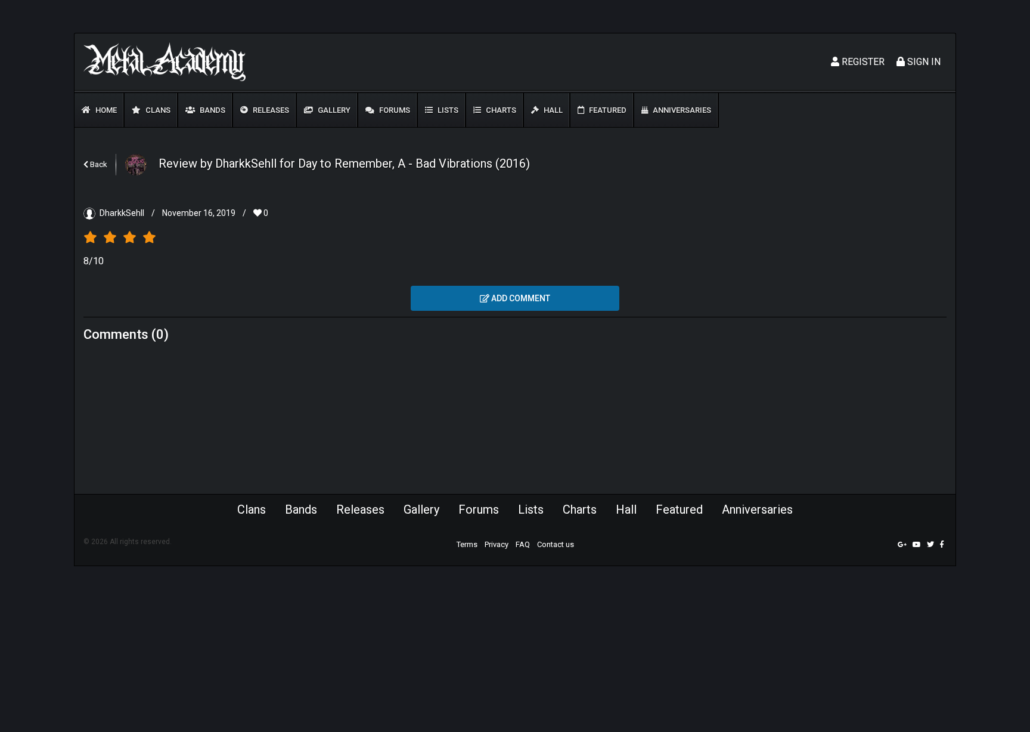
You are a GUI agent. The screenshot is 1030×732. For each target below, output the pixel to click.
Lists (447, 110)
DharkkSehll (122, 213)
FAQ (523, 544)
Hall (552, 110)
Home (105, 110)
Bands (211, 110)
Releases (270, 110)
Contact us (555, 544)
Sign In (923, 61)
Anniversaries (681, 110)
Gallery (333, 110)
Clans (157, 110)
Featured (606, 110)
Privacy (496, 544)
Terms (467, 544)
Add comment (519, 298)
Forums (393, 110)
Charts (500, 110)
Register (862, 61)
